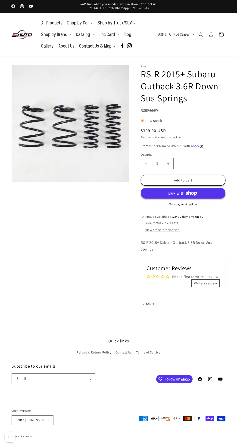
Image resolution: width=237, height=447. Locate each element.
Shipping (147, 137)
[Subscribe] (89, 378)
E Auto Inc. (27, 436)
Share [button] (150, 304)
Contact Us (123, 352)
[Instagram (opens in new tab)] (129, 46)
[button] (201, 35)
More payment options (183, 204)
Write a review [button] (205, 283)
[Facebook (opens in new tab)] (122, 46)
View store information (162, 230)
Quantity (146, 155)
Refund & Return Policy (94, 352)
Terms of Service (148, 352)
